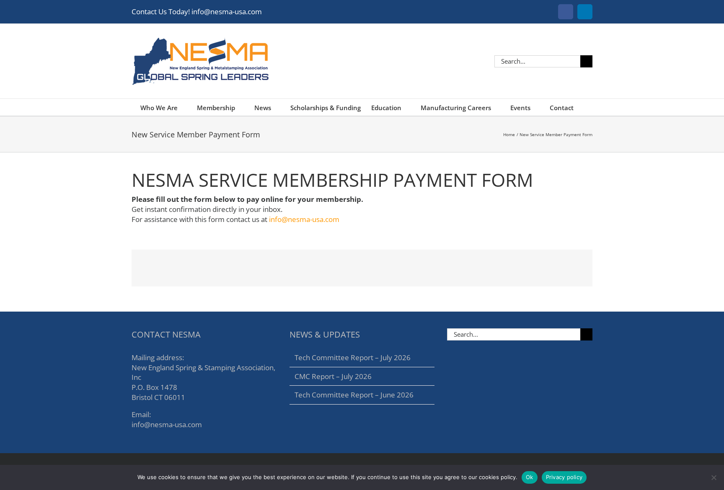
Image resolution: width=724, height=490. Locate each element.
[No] (713, 477)
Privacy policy (564, 477)
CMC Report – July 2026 (333, 376)
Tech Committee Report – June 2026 (354, 395)
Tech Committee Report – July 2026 (353, 357)
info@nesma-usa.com (304, 219)
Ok (529, 477)
